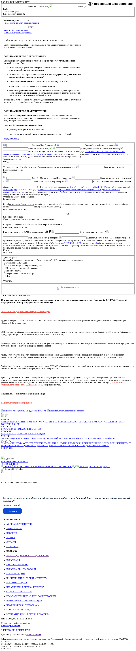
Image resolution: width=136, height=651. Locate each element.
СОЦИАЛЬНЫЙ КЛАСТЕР (19, 592)
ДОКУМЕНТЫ (117, 443)
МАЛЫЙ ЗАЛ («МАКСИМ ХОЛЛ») (66, 438)
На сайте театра (13, 271)
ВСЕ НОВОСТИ (8, 434)
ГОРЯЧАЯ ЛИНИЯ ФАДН (18, 610)
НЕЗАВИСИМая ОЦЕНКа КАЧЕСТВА (25, 587)
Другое (9, 276)
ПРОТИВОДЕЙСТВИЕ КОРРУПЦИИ (24, 601)
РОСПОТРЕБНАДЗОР (16, 583)
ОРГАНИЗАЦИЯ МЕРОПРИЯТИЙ (17, 438)
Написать (12, 511)
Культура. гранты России (21, 569)
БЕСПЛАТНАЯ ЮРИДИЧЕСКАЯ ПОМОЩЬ (27, 614)
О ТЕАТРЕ (28, 443)
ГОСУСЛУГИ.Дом (15, 574)
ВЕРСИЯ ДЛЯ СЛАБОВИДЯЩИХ (94, 467)
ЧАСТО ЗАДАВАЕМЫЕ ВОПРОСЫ (92, 445)
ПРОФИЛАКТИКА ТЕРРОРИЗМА (22, 605)
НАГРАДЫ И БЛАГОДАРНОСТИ (32, 445)
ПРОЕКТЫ (11, 533)
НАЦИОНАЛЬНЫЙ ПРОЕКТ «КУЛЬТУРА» (26, 578)
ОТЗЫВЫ (38, 443)
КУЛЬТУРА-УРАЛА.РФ (17, 565)
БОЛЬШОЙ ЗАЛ (42, 438)
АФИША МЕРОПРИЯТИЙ (13, 422)
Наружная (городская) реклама (69, 260)
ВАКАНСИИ (68, 445)
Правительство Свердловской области (66, 411)
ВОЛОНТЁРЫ (55, 445)
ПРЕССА (32, 434)
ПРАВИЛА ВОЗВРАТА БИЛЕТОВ (76, 422)
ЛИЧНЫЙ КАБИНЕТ (13, 466)
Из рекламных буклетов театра (20, 273)
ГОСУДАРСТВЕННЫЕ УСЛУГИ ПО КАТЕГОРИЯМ (31, 596)
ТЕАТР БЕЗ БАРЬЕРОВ (61, 467)
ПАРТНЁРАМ (108, 438)
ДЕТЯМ (17, 429)
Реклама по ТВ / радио (16, 263)
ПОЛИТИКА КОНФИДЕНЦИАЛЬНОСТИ (89, 443)
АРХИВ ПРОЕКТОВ (31, 429)
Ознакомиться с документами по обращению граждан (25, 311)
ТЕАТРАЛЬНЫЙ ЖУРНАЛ (56, 443)
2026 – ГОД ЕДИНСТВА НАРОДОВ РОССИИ (27, 555)
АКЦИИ (41, 434)
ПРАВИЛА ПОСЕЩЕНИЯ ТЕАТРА (108, 422)
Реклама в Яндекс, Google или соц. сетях (24, 265)
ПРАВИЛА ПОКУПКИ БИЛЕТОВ (43, 422)
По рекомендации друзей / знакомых (23, 268)
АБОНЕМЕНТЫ (14, 528)
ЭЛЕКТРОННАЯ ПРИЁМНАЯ (37, 467)
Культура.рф (13, 560)
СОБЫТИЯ (22, 434)
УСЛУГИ (10, 537)
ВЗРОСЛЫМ (7, 429)
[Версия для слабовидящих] (111, 7)
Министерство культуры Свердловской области (24, 411)
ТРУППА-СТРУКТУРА (12, 443)
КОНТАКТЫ (7, 448)
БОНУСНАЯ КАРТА (11, 424)
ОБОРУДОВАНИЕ (92, 438)
